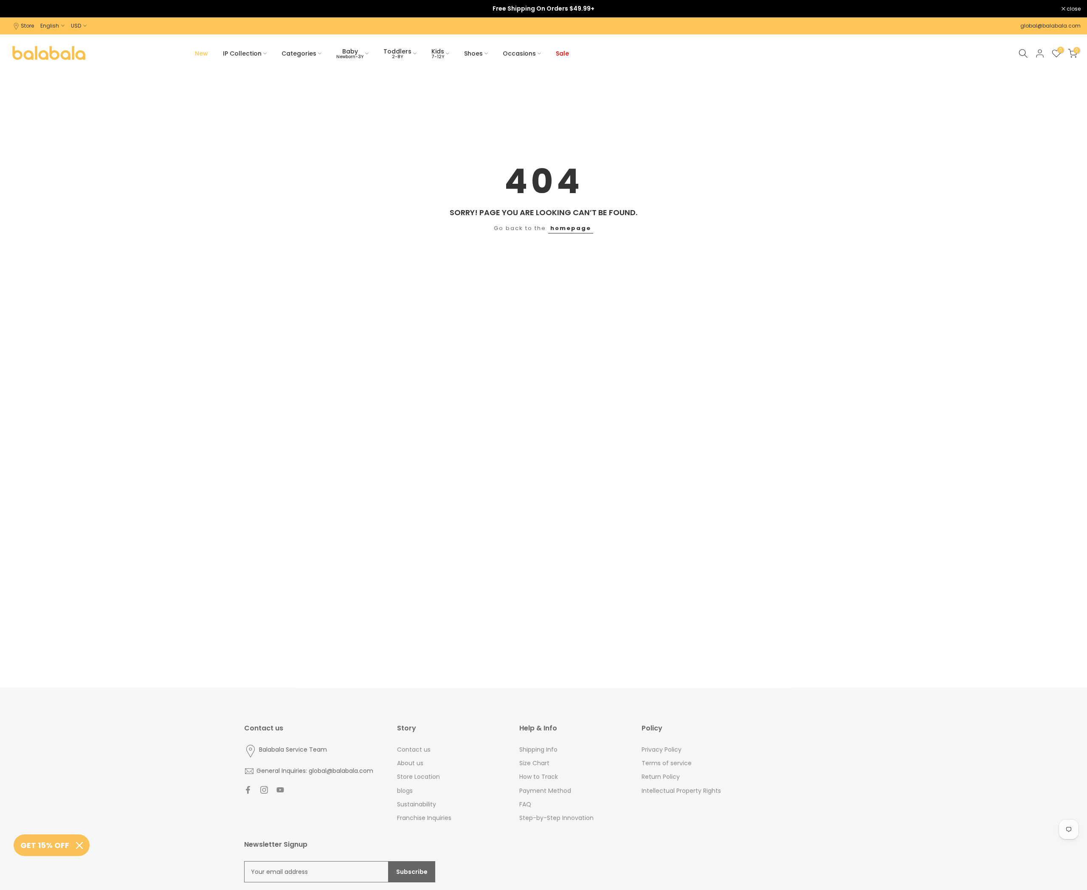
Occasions (519, 53)
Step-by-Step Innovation (556, 818)
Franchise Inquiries (424, 818)
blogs (405, 790)
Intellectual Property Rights (681, 790)
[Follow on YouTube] (280, 790)
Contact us (414, 749)
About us (410, 763)
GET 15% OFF (44, 845)
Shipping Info (538, 749)
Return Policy (661, 776)
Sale (562, 53)
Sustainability (416, 804)
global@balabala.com (1050, 25)
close (17, 8)
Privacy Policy (661, 749)
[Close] (79, 845)
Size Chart (534, 763)
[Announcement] (543, 8)
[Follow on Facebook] (248, 790)
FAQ (525, 804)
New (201, 53)
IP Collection (242, 53)
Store (27, 25)
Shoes (473, 53)
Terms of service (667, 763)
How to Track (538, 776)
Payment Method (545, 790)
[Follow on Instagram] (264, 790)
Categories (299, 53)
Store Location (418, 776)
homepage (570, 228)
